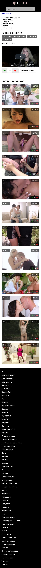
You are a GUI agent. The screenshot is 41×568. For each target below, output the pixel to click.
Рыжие (4, 531)
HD (22, 3)
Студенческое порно (10, 551)
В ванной (5, 396)
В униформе (6, 416)
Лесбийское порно (9, 477)
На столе (5, 507)
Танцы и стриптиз (9, 554)
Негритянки (6, 510)
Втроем (5, 433)
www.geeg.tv (6, 13)
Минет (4, 490)
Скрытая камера (8, 541)
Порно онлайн (7, 20)
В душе (4, 399)
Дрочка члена (7, 450)
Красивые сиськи (8, 467)
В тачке (5, 412)
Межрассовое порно (10, 487)
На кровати (6, 497)
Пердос (5, 26)
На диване (6, 494)
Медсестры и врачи (9, 483)
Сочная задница (8, 544)
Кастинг (5, 463)
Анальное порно (8, 375)
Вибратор (5, 426)
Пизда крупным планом (11, 521)
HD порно (5, 22)
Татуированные (8, 558)
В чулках (5, 419)
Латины (5, 473)
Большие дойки (8, 379)
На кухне (5, 500)
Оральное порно (8, 517)
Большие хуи (7, 382)
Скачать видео (28, 71)
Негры (4, 514)
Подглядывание (8, 524)
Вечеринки (6, 423)
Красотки (5, 470)
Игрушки (5, 460)
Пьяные (5, 527)
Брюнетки (5, 389)
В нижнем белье (8, 406)
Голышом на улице (9, 439)
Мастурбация (7, 480)
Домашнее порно (8, 446)
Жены (4, 453)
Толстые (5, 561)
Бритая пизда (7, 385)
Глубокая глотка (8, 436)
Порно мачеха (7, 24)
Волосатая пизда (8, 429)
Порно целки (7, 28)
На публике (6, 504)
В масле (5, 402)
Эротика (5, 565)
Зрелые (5, 456)
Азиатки (5, 372)
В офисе (5, 409)
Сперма (5, 548)
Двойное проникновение (11, 443)
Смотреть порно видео (11, 18)
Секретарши (6, 534)
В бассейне (6, 392)
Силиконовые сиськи (10, 538)
